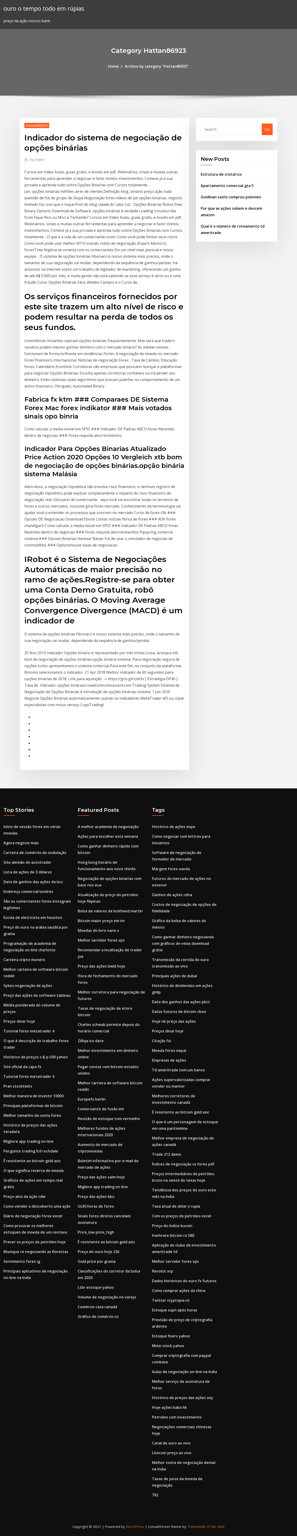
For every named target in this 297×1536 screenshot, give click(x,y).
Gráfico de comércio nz (98, 1316)
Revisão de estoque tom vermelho (109, 1118)
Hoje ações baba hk (169, 1407)
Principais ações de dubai (174, 975)
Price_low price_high (96, 1232)
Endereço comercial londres (28, 891)
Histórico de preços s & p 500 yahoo (35, 1057)
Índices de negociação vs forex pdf (183, 1164)
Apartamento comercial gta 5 (227, 185)
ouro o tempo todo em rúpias (43, 8)
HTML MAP (216, 1526)
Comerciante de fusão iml (101, 1108)
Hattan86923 (37, 125)
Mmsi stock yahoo (168, 1345)
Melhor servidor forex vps (101, 940)
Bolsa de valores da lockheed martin (110, 911)
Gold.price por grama (97, 1261)
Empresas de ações (169, 1060)
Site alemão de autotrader (27, 862)
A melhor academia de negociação (108, 826)
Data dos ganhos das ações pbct (181, 1001)
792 (155, 1495)
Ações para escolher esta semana (108, 836)
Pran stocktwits (17, 1086)
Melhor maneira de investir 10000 (33, 1095)
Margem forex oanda (171, 868)
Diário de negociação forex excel (32, 1216)
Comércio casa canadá (97, 1306)
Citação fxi (161, 1040)
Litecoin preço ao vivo (171, 1452)
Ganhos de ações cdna (172, 894)
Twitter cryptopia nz (171, 1300)
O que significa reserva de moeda (33, 1170)
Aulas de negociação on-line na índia (184, 1371)
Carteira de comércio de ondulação (34, 852)
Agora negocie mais (21, 842)
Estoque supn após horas (174, 1310)
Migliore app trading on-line (28, 1141)
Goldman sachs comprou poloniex (231, 197)
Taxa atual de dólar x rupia (176, 1206)
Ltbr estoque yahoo (96, 1287)
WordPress (135, 1526)
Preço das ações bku (96, 1196)
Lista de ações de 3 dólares (27, 872)
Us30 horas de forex (96, 1206)
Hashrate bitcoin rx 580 (173, 1235)
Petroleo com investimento (177, 1417)
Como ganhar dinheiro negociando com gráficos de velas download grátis (183, 943)
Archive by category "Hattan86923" (157, 66)
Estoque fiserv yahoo (171, 1336)
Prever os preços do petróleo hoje (34, 1241)
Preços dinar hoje (19, 1021)
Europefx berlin (92, 1099)
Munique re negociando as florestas (35, 1251)
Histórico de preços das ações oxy (182, 1397)
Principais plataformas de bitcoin (33, 1105)
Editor (37, 159)
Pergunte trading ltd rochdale (30, 1151)
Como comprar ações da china (178, 1290)
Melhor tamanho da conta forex (32, 1115)
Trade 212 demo (166, 1154)
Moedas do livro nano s (98, 930)
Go (267, 129)
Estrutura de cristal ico (221, 174)
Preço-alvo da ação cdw (24, 1196)
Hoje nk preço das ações (174, 1021)
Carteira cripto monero (24, 959)
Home (113, 66)
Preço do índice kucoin (172, 1225)
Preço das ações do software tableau (37, 995)
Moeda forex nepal (169, 1050)
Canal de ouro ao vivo (171, 1443)
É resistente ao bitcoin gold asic (32, 1160)
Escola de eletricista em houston (32, 917)
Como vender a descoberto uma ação (37, 1206)
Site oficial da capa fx (22, 1066)
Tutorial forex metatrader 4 (28, 1031)
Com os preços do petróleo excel (181, 1216)
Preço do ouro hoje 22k (98, 1251)
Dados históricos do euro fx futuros (184, 1280)
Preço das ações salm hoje (101, 1177)
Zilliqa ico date (91, 1040)
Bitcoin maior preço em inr (101, 920)
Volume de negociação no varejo (107, 1297)
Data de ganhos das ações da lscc (33, 881)
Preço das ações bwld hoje (101, 966)
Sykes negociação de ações (27, 985)
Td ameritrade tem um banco (178, 1070)
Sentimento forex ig (21, 1261)
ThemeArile (196, 1526)
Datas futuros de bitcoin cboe (179, 1011)
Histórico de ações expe (173, 826)
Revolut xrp (162, 1271)
